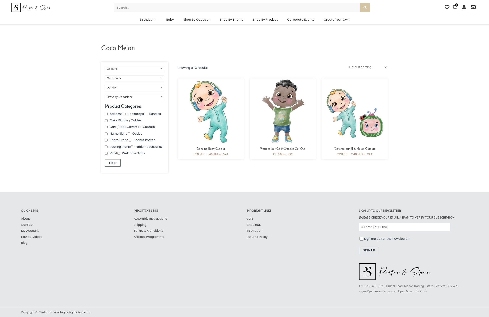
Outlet (137, 133)
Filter (113, 163)
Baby (170, 19)
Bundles (155, 114)
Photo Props (119, 140)
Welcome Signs (133, 153)
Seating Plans (120, 147)
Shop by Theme (231, 19)
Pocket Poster (144, 140)
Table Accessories (149, 147)
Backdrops (136, 114)
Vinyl (113, 153)
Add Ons (116, 114)
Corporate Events (300, 19)
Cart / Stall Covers (124, 127)
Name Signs (118, 133)
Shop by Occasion (196, 19)
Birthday (146, 19)
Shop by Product (265, 19)
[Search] (365, 7)
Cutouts (149, 127)
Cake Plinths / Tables (125, 120)
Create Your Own (337, 19)
